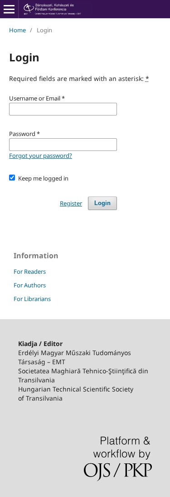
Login (102, 203)
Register (71, 203)
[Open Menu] (9, 9)
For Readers (30, 271)
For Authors (30, 285)
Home (17, 30)
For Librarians (32, 299)
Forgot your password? (40, 155)
